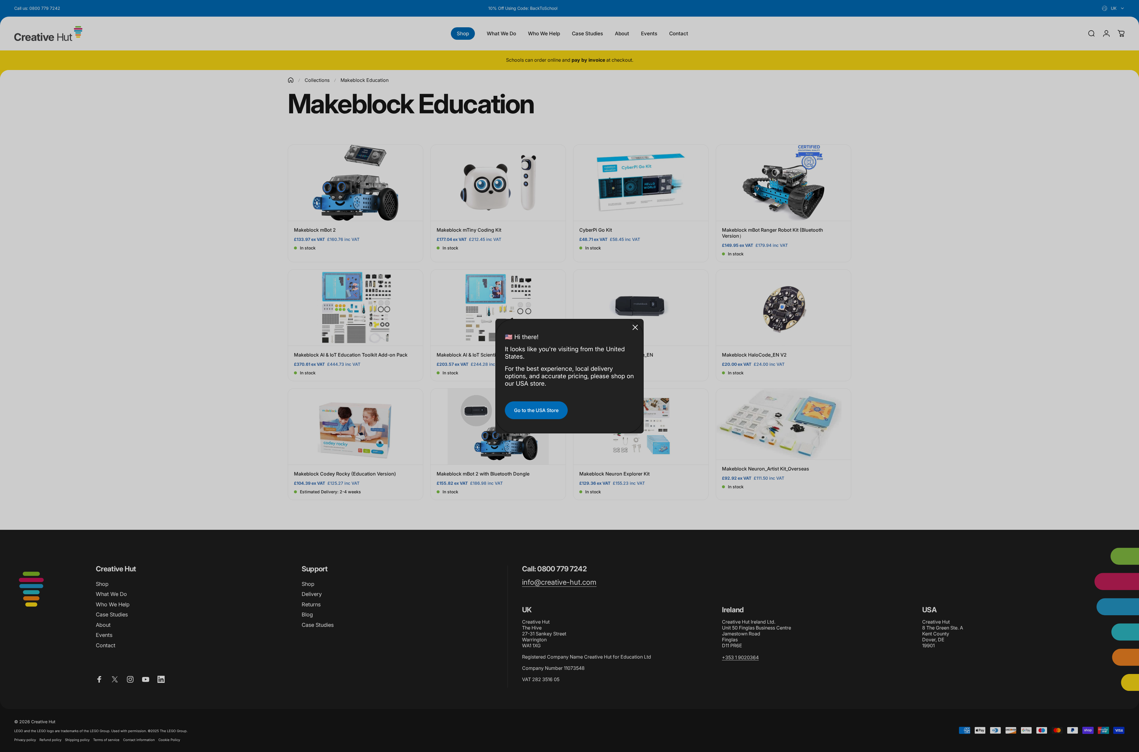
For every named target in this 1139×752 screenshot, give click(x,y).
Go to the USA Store (536, 410)
